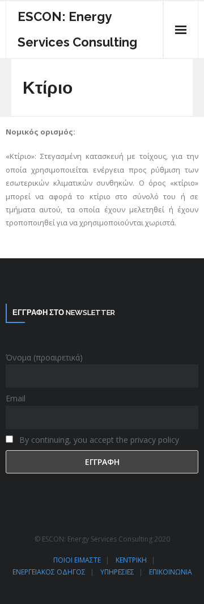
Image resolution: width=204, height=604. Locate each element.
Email (16, 398)
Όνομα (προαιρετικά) (44, 357)
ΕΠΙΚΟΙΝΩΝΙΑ (170, 572)
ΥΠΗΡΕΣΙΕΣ (117, 572)
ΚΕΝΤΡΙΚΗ (131, 560)
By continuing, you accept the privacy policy (98, 439)
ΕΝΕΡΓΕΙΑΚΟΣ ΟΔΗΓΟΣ (49, 572)
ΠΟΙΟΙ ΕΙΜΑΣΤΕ (77, 560)
